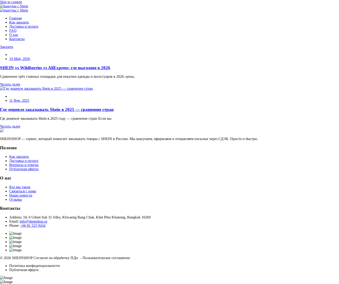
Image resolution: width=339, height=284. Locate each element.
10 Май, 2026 (19, 59)
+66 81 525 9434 (32, 225)
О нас (13, 35)
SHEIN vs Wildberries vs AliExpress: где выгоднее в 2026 (55, 67)
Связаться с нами (22, 191)
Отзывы (15, 199)
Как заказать (19, 22)
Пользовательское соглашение (106, 258)
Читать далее (10, 84)
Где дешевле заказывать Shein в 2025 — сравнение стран (57, 109)
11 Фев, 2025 (19, 100)
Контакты (17, 39)
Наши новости (20, 195)
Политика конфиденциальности (34, 266)
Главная (15, 18)
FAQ (13, 31)
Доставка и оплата (23, 26)
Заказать (6, 47)
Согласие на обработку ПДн (55, 258)
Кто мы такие (19, 187)
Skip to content (11, 2)
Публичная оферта (24, 169)
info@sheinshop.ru (33, 221)
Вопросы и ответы (24, 165)
